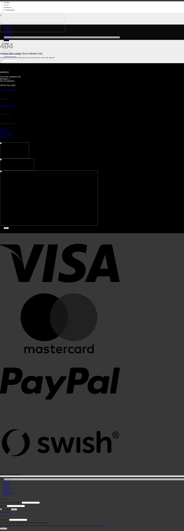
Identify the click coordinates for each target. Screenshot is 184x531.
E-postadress (4, 520)
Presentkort (7, 39)
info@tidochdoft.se (7, 106)
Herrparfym (7, 31)
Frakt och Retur (6, 134)
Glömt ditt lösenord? (6, 512)
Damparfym (7, 30)
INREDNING (7, 33)
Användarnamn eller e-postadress (10, 502)
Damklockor (7, 27)
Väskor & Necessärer (10, 492)
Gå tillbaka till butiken (10, 56)
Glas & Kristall (8, 34)
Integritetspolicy (6, 132)
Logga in (14, 509)
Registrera (3, 528)
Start (5, 25)
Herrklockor (7, 28)
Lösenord (3, 506)
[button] (6, 40)
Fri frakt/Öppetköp (9, 10)
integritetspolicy (101, 525)
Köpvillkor (7, 2)
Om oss (6, 5)
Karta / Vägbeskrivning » (10, 90)
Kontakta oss (8, 7)
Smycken (6, 36)
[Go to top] (1, 476)
